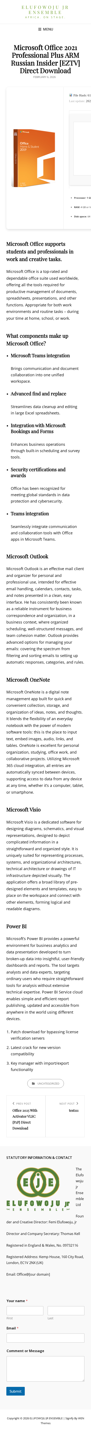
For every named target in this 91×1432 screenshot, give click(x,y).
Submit (16, 1391)
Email (13, 1328)
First (10, 1318)
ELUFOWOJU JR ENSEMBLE (46, 9)
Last (50, 1318)
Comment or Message (25, 1351)
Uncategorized (48, 1083)
